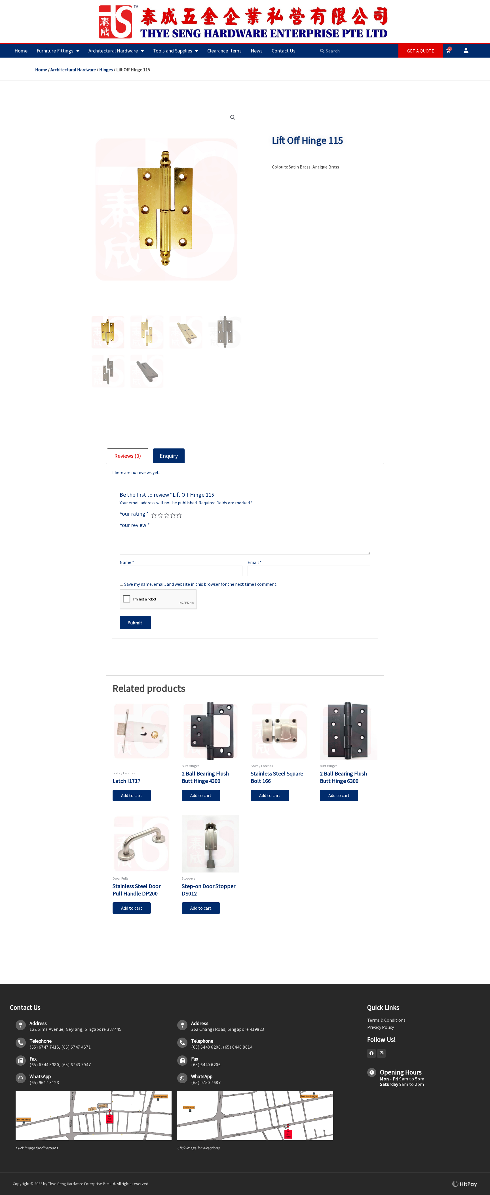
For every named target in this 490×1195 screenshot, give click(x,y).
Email (255, 562)
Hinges (106, 69)
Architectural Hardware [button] (113, 50)
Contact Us (283, 50)
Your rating (134, 513)
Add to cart (131, 795)
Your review (135, 525)
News (257, 50)
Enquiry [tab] (169, 455)
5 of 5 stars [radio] (179, 515)
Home (21, 50)
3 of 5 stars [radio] (166, 515)
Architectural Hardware (73, 69)
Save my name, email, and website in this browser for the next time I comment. (200, 584)
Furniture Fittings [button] (55, 50)
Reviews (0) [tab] (127, 455)
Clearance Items (224, 50)
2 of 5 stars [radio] (160, 515)
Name (127, 562)
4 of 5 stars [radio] (173, 515)
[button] (233, 117)
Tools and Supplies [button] (172, 50)
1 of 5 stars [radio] (154, 515)
